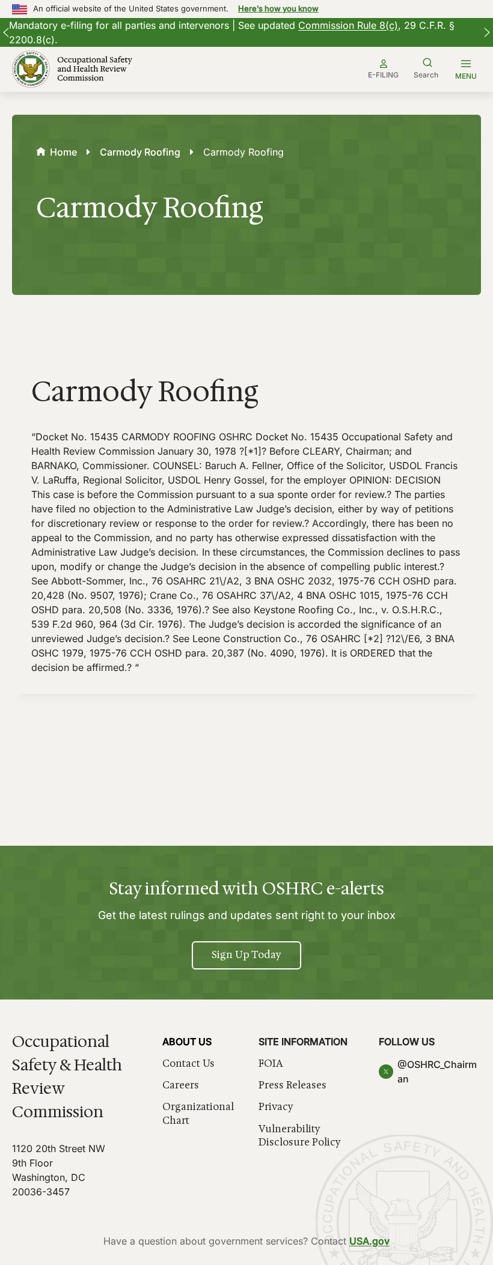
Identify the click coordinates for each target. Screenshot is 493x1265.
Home (63, 152)
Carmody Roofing (140, 152)
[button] (6, 32)
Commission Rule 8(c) (348, 25)
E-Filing (383, 74)
